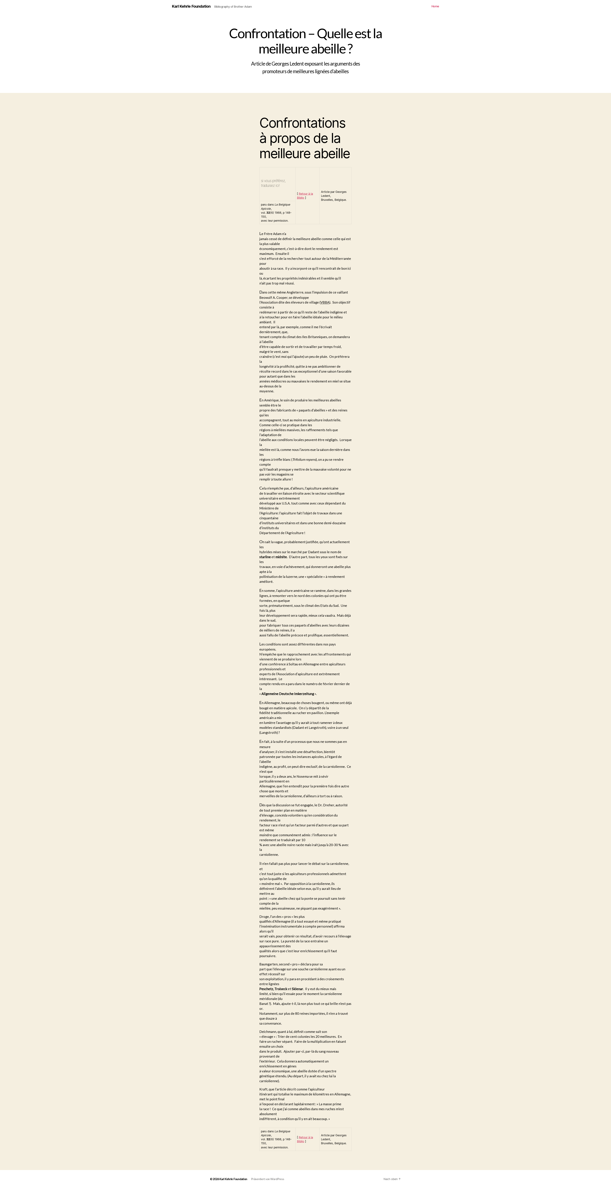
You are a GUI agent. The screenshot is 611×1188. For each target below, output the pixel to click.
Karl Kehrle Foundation (191, 6)
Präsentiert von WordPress (267, 1179)
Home (435, 6)
